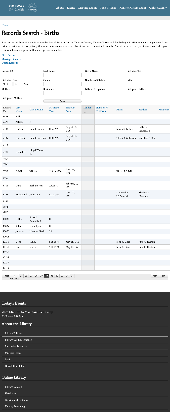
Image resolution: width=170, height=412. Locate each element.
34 (67, 276)
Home (5, 25)
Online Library (158, 7)
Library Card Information (18, 339)
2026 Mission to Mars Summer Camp (27, 312)
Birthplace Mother (12, 98)
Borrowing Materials (16, 346)
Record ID (7, 71)
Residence (48, 89)
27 (31, 276)
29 (41, 276)
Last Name (49, 71)
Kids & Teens (108, 7)
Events (71, 7)
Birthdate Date (10, 80)
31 (52, 276)
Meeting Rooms (87, 7)
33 (62, 276)
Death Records (10, 62)
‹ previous (14, 277)
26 (26, 276)
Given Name (91, 71)
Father (130, 80)
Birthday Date (70, 109)
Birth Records (9, 55)
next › (155, 276)
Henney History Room (133, 7)
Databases (10, 393)
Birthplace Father (136, 89)
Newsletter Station (15, 365)
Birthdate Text (134, 71)
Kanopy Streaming (15, 406)
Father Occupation (95, 89)
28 (36, 276)
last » (164, 276)
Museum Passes (13, 352)
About (60, 7)
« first (6, 276)
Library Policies (13, 333)
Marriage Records (11, 59)
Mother (6, 89)
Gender (47, 80)
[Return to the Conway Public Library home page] (22, 10)
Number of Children (96, 80)
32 (57, 276)
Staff (7, 359)
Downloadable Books (16, 399)
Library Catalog (13, 386)
